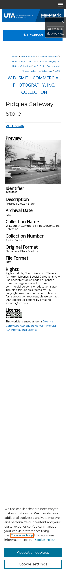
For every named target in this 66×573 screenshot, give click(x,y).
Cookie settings (22, 535)
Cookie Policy (45, 540)
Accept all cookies (33, 552)
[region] (33, 537)
